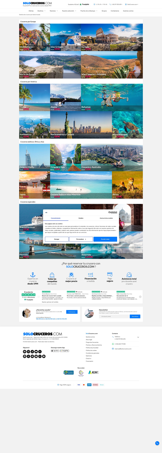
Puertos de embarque (88, 11)
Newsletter (103, 310)
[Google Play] (64, 351)
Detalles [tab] (81, 218)
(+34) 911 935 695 (61, 319)
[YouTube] (36, 351)
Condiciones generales (92, 353)
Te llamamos (71, 312)
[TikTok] (32, 351)
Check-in (88, 358)
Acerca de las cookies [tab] (106, 218)
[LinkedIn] (24, 356)
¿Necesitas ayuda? (43, 310)
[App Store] (55, 351)
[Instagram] (28, 351)
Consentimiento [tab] (55, 218)
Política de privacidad (92, 348)
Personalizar (80, 239)
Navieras (53, 11)
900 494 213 (39, 319)
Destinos (40, 11)
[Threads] (28, 356)
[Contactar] (157, 443)
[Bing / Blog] (36, 356)
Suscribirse (135, 316)
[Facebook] (24, 351)
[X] (40, 351)
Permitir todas (105, 239)
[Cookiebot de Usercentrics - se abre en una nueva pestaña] (109, 212)
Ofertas (31, 11)
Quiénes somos (128, 11)
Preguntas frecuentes (92, 342)
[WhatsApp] (40, 356)
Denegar (56, 239)
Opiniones (89, 356)
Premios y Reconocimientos (94, 345)
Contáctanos (115, 11)
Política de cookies (91, 350)
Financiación (89, 361)
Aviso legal (89, 339)
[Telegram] (43, 356)
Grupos (104, 11)
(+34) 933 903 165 (49, 319)
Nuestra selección (68, 11)
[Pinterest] (32, 356)
